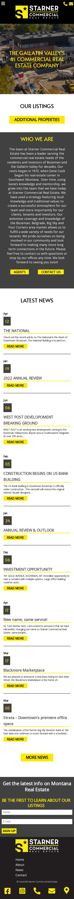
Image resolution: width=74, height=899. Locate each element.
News (19, 870)
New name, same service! (25, 619)
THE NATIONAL (16, 330)
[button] (4, 59)
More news (37, 757)
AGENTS (19, 272)
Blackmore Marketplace (23, 670)
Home (19, 859)
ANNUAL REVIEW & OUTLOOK (28, 530)
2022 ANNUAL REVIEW (22, 378)
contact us (50, 272)
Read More (15, 346)
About (19, 865)
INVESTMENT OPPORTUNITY (27, 569)
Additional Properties (36, 119)
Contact (21, 875)
